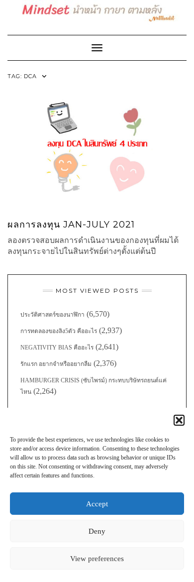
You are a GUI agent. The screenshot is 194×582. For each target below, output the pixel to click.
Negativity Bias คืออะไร (57, 347)
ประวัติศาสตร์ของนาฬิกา (52, 314)
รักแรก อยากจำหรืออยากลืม (56, 363)
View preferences (97, 559)
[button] (179, 420)
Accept (97, 504)
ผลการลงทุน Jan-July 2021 (71, 224)
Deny (97, 531)
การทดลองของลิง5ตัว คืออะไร (58, 331)
